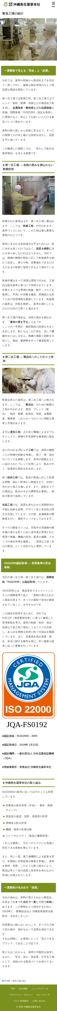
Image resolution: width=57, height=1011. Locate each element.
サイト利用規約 (21, 1001)
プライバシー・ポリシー (21, 995)
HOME (7, 981)
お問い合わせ (38, 1001)
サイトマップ (43, 995)
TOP (13, 988)
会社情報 (23, 988)
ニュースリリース (40, 988)
